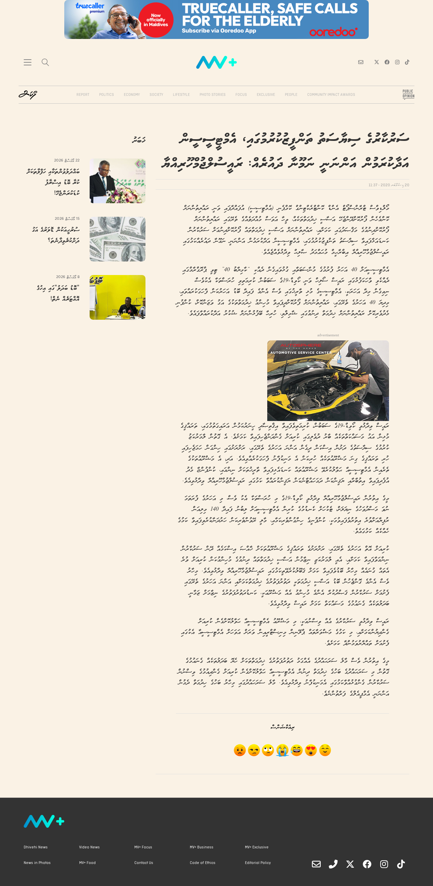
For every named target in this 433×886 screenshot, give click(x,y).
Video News (89, 847)
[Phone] (333, 864)
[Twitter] (350, 864)
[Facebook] (367, 864)
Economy (132, 95)
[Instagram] (384, 864)
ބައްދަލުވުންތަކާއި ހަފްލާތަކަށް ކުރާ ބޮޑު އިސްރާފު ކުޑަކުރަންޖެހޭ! (53, 183)
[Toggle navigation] (27, 62)
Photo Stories (213, 95)
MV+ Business (201, 847)
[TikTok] (401, 864)
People (291, 95)
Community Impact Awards (331, 95)
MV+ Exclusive (257, 847)
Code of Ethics (202, 863)
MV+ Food (87, 863)
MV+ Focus (143, 847)
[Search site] (45, 63)
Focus (241, 95)
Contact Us (143, 863)
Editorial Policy (258, 863)
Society (156, 95)
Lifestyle (181, 95)
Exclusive (266, 95)
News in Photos (37, 863)
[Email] (316, 864)
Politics (106, 95)
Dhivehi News (36, 847)
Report (82, 95)
